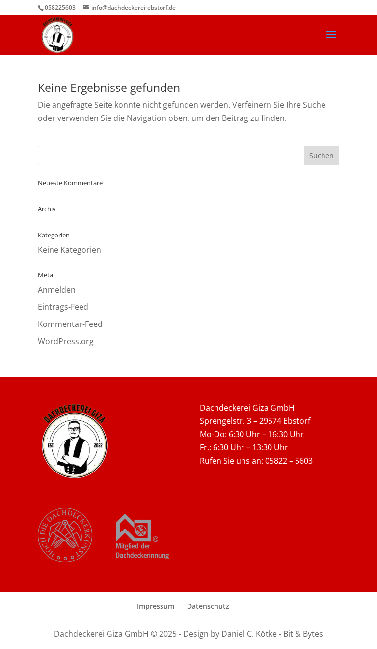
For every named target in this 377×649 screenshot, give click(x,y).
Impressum (155, 606)
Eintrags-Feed (63, 306)
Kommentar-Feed (70, 324)
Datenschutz (208, 606)
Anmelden (57, 289)
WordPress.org (66, 341)
